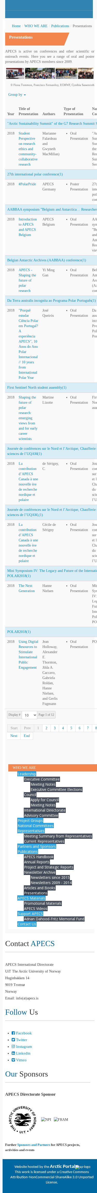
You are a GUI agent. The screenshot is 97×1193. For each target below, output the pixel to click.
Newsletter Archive (40, 872)
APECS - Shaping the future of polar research (27, 280)
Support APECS (30, 913)
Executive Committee (42, 779)
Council (30, 794)
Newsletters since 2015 (50, 877)
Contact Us (27, 924)
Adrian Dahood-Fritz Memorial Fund (54, 918)
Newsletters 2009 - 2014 (51, 882)
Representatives (31, 830)
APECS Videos (35, 908)
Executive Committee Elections (56, 789)
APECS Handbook (39, 856)
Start (14, 728)
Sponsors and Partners (33, 1145)
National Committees (36, 825)
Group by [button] (15, 95)
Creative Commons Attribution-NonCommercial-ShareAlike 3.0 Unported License (52, 1177)
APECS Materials (31, 898)
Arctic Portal (62, 1166)
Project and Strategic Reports (48, 867)
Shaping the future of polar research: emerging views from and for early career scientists (28, 418)
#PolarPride (27, 184)
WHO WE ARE (36, 26)
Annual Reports (37, 861)
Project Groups (30, 820)
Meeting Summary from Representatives (58, 836)
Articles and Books (39, 887)
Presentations (35, 892)
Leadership (27, 773)
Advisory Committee (41, 815)
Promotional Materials (43, 903)
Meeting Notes (43, 784)
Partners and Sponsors (37, 846)
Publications (60, 26)
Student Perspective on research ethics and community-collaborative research (28, 148)
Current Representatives (44, 841)
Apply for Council (45, 799)
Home (16, 26)
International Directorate (44, 810)
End (27, 736)
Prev (27, 728)
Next (13, 736)
